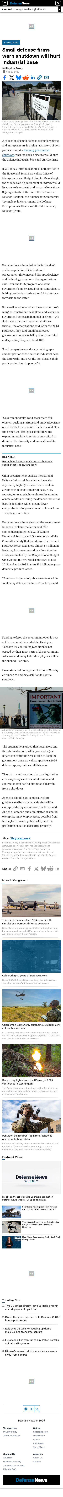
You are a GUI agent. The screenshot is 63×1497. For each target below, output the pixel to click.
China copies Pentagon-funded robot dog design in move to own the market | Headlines (40, 1224)
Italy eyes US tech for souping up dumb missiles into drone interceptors (28, 1330)
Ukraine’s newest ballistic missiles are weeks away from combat (31, 1352)
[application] (31, 1177)
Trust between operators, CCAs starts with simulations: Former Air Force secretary (27, 921)
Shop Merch (39, 1447)
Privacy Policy (10, 1431)
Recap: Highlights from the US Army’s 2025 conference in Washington (27, 1081)
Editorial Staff (9, 1469)
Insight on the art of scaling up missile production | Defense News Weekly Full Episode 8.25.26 (28, 1198)
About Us (37, 1457)
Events (36, 1439)
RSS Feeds (38, 1443)
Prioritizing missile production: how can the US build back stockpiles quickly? (39, 1208)
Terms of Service (11, 1435)
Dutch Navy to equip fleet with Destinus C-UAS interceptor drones (32, 1318)
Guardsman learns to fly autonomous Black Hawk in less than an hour (31, 1026)
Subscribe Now (40, 1431)
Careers (37, 1461)
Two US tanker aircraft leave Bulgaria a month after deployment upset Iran (31, 1307)
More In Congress (13, 880)
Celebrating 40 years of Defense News (24, 975)
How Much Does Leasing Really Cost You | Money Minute (41, 1238)
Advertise (7, 1457)
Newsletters (39, 1435)
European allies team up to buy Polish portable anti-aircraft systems (32, 1341)
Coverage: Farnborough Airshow (29, 9)
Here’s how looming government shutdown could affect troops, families (27, 463)
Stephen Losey (14, 68)
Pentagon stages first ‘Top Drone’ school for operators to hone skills (27, 1137)
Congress (11, 42)
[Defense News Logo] (20, 3)
